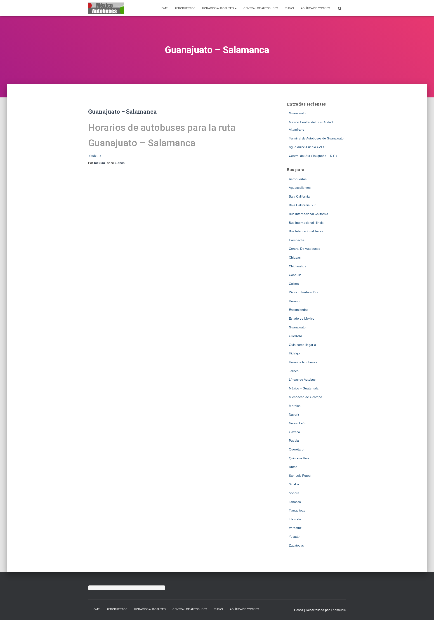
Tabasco (295, 502)
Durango (295, 301)
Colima (294, 283)
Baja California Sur (302, 205)
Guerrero (295, 336)
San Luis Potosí (300, 475)
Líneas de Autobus (302, 379)
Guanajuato (297, 113)
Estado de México (301, 318)
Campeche (296, 240)
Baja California (299, 196)
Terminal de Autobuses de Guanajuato (316, 138)
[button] (235, 8)
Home (164, 8)
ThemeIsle (338, 610)
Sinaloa (294, 484)
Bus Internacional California (308, 214)
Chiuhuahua (297, 266)
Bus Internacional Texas (306, 231)
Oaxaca (294, 432)
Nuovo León (297, 423)
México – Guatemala (303, 388)
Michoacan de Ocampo (305, 397)
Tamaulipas (297, 510)
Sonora (294, 493)
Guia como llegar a (302, 345)
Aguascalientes (300, 187)
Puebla (294, 440)
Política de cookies (315, 8)
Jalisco (294, 371)
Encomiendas (298, 309)
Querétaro (296, 449)
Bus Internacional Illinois (306, 222)
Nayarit (294, 414)
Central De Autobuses (260, 8)
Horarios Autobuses (218, 8)
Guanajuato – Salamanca (122, 111)
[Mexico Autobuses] (106, 8)
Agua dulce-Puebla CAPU (307, 147)
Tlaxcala (295, 519)
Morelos (294, 406)
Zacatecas (296, 545)
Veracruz (295, 528)
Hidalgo (294, 353)
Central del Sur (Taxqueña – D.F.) (313, 156)
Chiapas (295, 257)
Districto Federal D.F (303, 292)
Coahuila (295, 275)
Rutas (289, 8)
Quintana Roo (299, 458)
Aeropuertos (185, 8)
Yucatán (294, 536)
